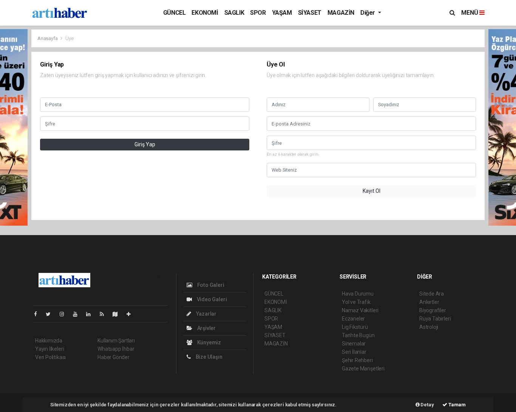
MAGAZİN (341, 12)
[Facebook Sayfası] (38, 314)
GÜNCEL (174, 12)
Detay (427, 404)
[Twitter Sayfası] (51, 314)
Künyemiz (208, 342)
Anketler (429, 302)
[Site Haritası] (118, 314)
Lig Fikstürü (355, 327)
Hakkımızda (48, 341)
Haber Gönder (113, 357)
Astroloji (428, 327)
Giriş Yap (144, 144)
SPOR (258, 12)
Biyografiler (432, 310)
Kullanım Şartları (116, 341)
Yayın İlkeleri (49, 349)
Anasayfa (48, 38)
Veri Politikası (50, 357)
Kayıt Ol (371, 191)
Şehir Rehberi (357, 360)
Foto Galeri (210, 285)
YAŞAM (282, 12)
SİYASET (309, 12)
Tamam (456, 404)
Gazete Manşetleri (363, 369)
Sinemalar (354, 344)
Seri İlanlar (354, 352)
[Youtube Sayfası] (78, 314)
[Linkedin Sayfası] (91, 314)
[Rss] (105, 314)
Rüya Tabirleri (435, 319)
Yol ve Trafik (356, 302)
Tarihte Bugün (358, 335)
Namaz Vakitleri (360, 310)
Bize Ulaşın (208, 357)
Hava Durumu (358, 294)
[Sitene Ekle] (132, 314)
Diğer (368, 12)
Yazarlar (205, 314)
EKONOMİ (205, 12)
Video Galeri (211, 299)
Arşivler (206, 328)
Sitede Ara (431, 294)
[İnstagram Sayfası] (65, 314)
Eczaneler (353, 319)
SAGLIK (234, 12)
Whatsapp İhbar (115, 349)
